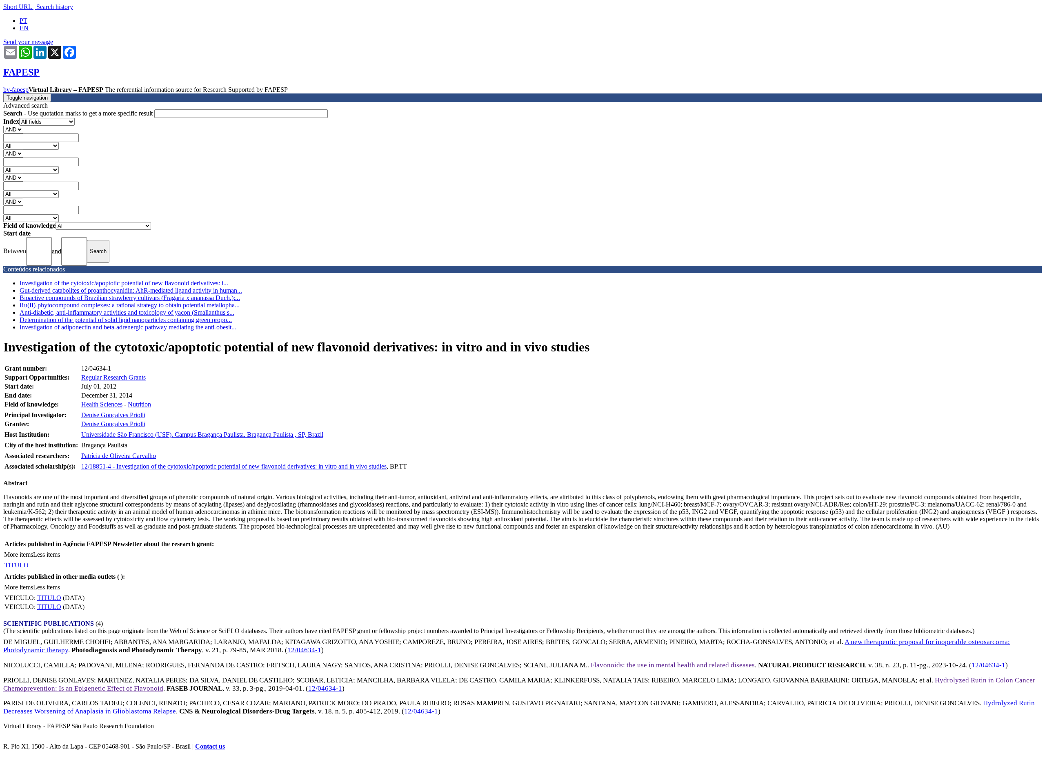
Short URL (17, 6)
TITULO (16, 565)
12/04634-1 (304, 650)
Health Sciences (101, 404)
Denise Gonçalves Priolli (113, 414)
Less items (46, 554)
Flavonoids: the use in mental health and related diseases (673, 665)
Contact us (210, 746)
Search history (54, 6)
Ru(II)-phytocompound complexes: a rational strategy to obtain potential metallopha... (130, 305)
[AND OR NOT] (13, 129)
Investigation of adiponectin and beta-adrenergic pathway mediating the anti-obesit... (128, 327)
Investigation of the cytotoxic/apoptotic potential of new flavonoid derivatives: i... (124, 283)
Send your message (28, 41)
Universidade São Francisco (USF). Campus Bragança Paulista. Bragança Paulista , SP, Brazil (202, 434)
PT (23, 20)
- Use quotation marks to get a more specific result (78, 113)
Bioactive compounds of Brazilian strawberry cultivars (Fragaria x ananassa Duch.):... (130, 297)
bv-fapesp (16, 89)
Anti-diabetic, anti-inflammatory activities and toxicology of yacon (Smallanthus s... (127, 312)
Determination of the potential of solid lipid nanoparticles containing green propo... (126, 319)
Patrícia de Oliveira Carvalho (118, 455)
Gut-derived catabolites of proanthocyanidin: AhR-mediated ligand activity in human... (131, 290)
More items (18, 554)
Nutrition (139, 404)
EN (24, 27)
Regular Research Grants (113, 377)
